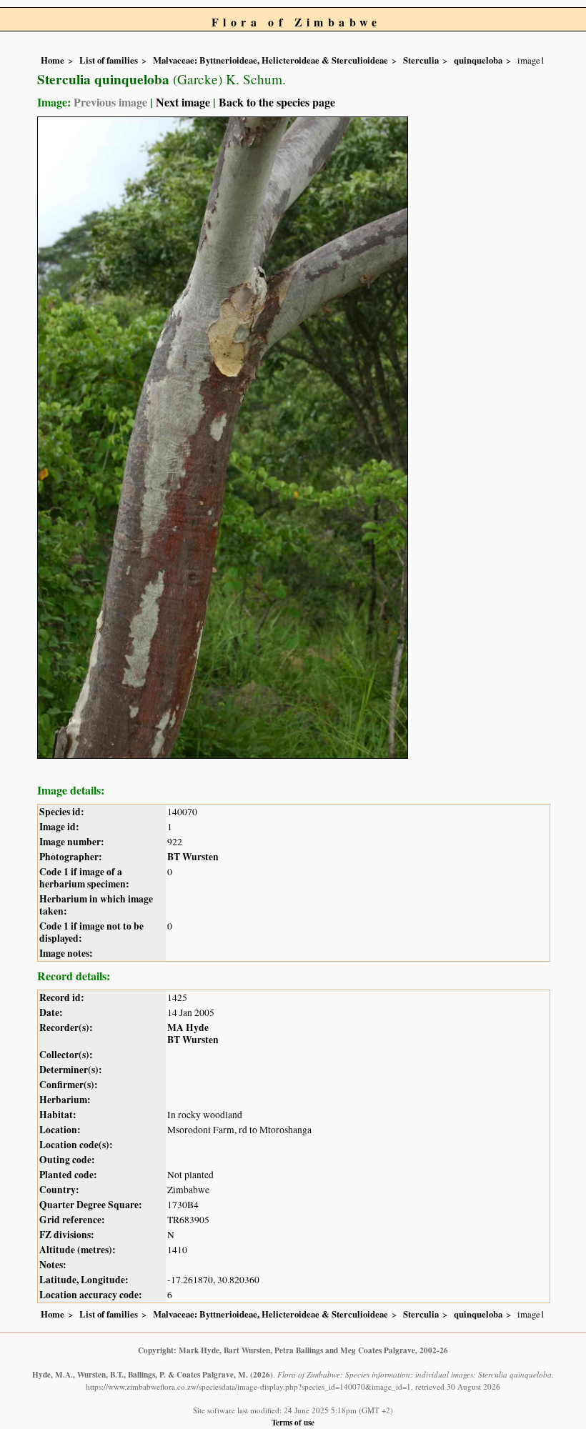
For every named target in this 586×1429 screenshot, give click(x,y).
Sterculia (421, 60)
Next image (183, 102)
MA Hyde (188, 1027)
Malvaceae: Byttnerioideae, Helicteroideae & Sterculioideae (270, 60)
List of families (108, 60)
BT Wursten (193, 857)
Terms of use (293, 1422)
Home (52, 60)
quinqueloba (478, 60)
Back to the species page (277, 102)
